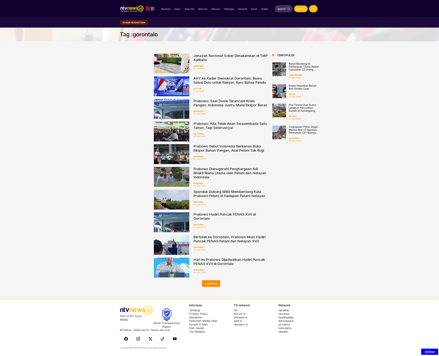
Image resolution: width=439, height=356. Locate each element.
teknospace (286, 321)
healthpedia (285, 317)
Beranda (165, 9)
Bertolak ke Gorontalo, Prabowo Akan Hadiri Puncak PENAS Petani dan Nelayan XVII (229, 239)
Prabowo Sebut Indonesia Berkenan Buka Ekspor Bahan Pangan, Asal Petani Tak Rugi (228, 148)
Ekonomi (202, 9)
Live (299, 8)
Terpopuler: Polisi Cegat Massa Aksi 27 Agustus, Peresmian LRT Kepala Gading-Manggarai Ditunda (303, 132)
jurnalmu (284, 324)
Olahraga (229, 9)
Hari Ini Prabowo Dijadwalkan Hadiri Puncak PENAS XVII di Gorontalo (229, 262)
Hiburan (215, 9)
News (178, 9)
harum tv (240, 314)
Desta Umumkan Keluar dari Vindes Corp (303, 87)
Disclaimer (196, 317)
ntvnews (283, 314)
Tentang (194, 310)
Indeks (264, 9)
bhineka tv (240, 317)
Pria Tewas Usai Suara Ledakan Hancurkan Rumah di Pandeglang (302, 107)
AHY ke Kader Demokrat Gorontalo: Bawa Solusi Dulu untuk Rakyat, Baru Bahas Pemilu (229, 80)
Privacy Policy (198, 314)
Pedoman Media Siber (203, 321)
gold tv (238, 321)
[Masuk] (313, 8)
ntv (236, 310)
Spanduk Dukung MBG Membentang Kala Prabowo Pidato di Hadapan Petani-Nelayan (229, 194)
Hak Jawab (196, 328)
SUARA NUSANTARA (134, 22)
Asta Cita (189, 9)
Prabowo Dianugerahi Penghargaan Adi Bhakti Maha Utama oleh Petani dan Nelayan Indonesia (229, 173)
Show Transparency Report (166, 324)
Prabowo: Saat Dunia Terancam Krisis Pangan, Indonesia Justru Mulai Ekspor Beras (230, 103)
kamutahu (285, 328)
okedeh (283, 331)
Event (254, 9)
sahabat (283, 310)
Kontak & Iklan (198, 324)
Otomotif (242, 9)
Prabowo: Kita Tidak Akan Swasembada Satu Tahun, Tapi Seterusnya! (230, 126)
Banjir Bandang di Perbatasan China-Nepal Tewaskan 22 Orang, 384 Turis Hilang (304, 68)
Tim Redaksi (197, 331)
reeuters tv (241, 324)
